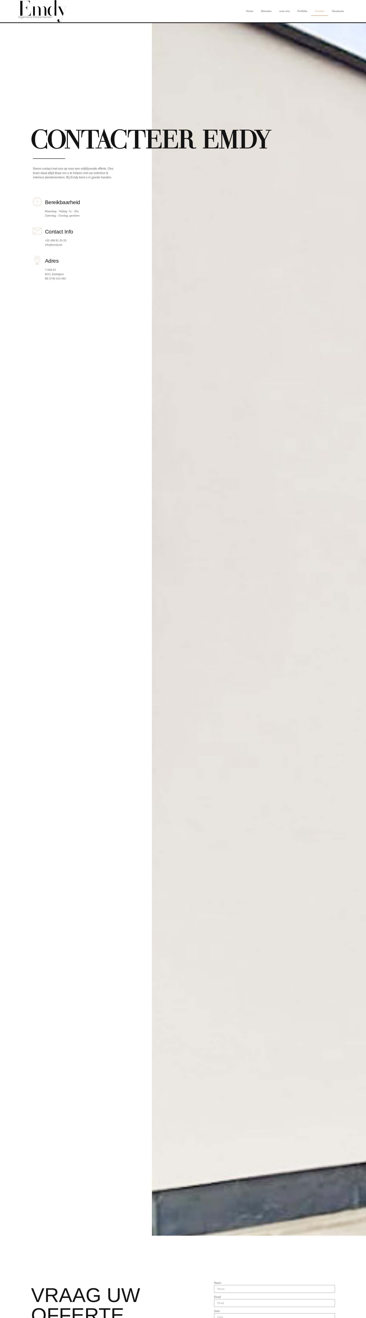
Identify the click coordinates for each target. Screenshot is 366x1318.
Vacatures (338, 11)
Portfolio (302, 11)
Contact (319, 11)
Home (249, 11)
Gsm (217, 1310)
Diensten (266, 11)
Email (217, 1296)
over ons (284, 11)
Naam (217, 1282)
